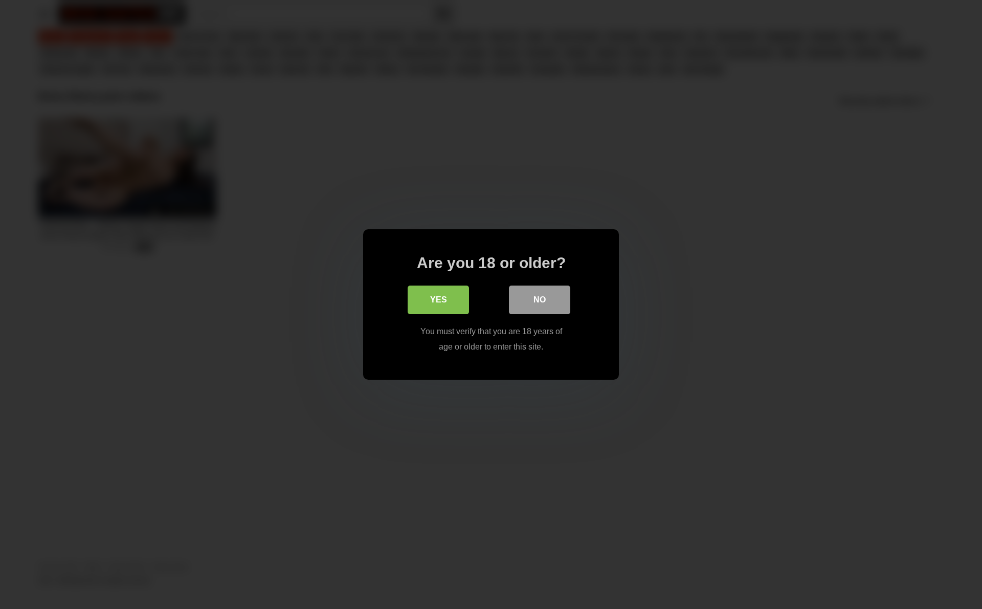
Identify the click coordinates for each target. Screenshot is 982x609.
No (539, 299)
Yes (438, 299)
